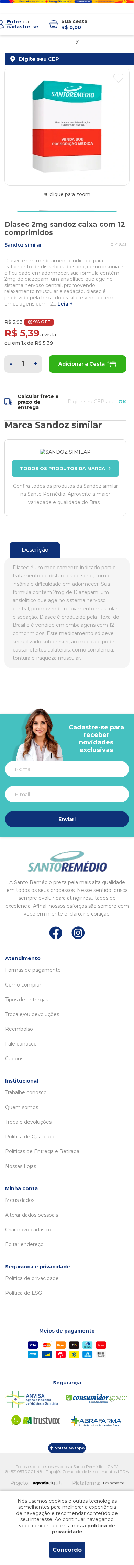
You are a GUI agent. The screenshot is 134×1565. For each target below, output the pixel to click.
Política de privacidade (32, 1278)
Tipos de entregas (26, 999)
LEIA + (64, 304)
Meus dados (19, 1200)
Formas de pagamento (33, 970)
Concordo (67, 1549)
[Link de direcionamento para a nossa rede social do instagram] (78, 933)
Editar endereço (24, 1244)
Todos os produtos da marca (62, 468)
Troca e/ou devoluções (32, 1014)
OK (122, 401)
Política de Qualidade (30, 1137)
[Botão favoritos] (118, 78)
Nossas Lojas (20, 1166)
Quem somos (21, 1107)
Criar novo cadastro (28, 1230)
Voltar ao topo (70, 1448)
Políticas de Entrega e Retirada (42, 1151)
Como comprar (23, 985)
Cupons (14, 1058)
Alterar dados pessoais (31, 1215)
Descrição (35, 550)
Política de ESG (23, 1293)
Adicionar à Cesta (81, 364)
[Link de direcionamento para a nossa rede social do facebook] (56, 932)
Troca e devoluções (28, 1122)
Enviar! (67, 819)
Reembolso (19, 1029)
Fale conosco (21, 1044)
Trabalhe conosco (26, 1092)
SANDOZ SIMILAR (23, 245)
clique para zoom (69, 194)
